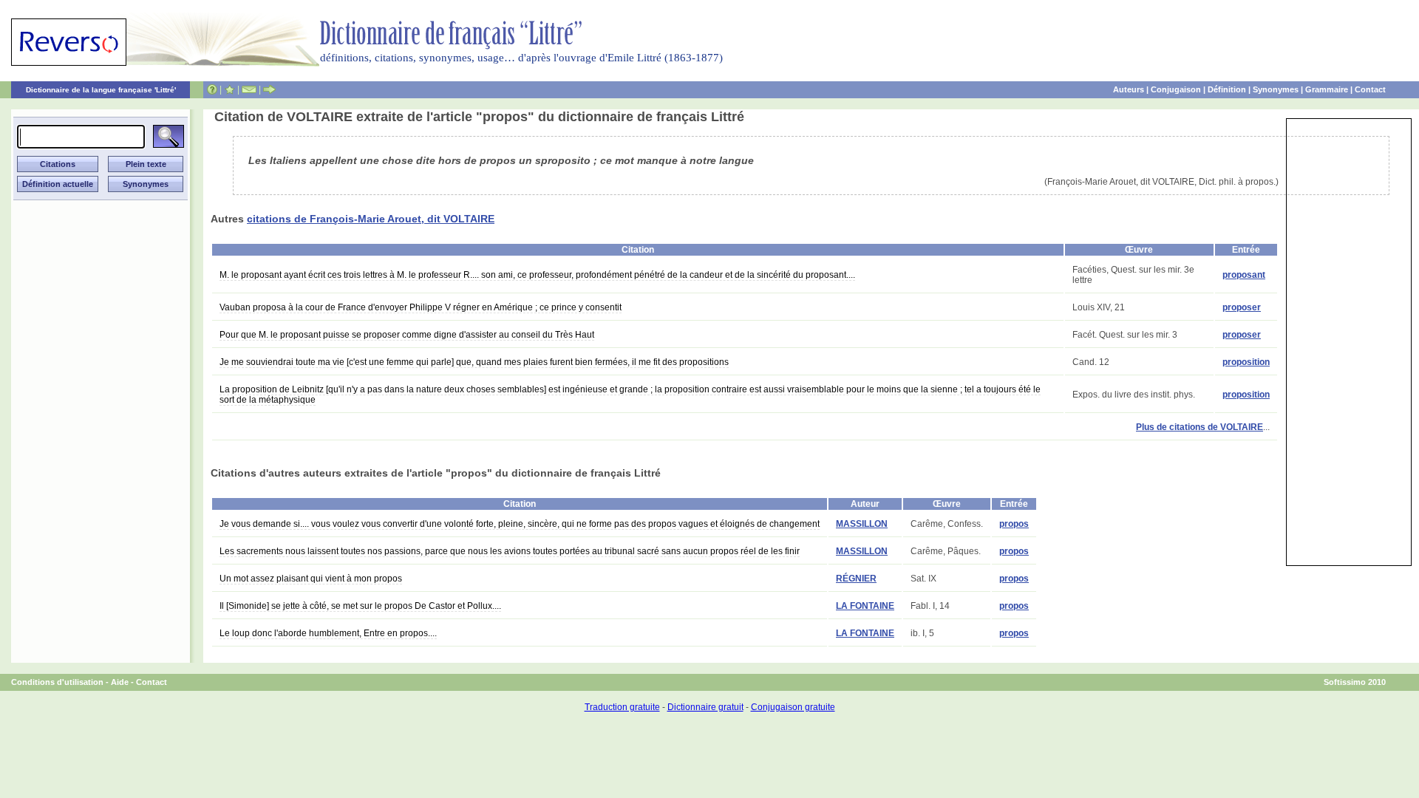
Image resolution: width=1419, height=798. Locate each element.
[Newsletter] (249, 89)
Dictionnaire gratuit (705, 707)
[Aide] (212, 89)
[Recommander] (269, 89)
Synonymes (1276, 89)
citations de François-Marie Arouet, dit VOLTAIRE (370, 219)
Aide (120, 682)
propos (1014, 524)
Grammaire (1326, 89)
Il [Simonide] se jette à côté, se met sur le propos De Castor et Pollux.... (360, 606)
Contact (1370, 89)
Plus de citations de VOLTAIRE (1199, 427)
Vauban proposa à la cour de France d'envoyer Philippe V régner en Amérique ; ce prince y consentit (421, 307)
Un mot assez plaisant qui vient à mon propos (311, 578)
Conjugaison (1176, 89)
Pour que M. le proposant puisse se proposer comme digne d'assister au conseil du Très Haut (407, 335)
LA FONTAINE (865, 606)
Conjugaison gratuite (793, 707)
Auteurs (1128, 89)
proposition (1246, 362)
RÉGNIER (856, 578)
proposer (1241, 307)
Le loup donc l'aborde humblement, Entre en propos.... (328, 633)
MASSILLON (862, 524)
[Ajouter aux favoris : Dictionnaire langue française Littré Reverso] (229, 89)
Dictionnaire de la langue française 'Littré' (101, 90)
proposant (1243, 275)
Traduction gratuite (622, 707)
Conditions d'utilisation (57, 682)
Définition (1227, 89)
